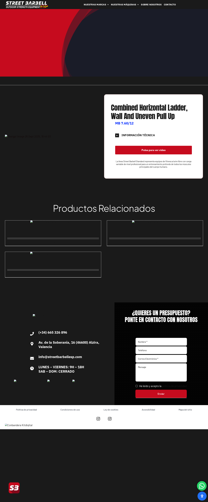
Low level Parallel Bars (32, 261)
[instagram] (98, 418)
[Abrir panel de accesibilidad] (202, 496)
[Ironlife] (77, 381)
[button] (153, 135)
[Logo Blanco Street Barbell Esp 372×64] (27, 2)
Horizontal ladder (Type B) (36, 230)
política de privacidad (174, 386)
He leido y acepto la (162, 386)
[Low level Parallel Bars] (53, 253)
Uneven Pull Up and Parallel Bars (145, 230)
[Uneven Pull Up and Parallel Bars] (155, 222)
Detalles (54, 242)
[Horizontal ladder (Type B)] (53, 222)
